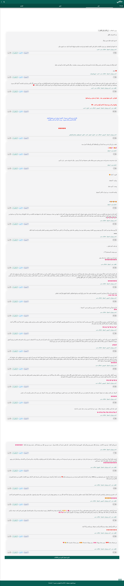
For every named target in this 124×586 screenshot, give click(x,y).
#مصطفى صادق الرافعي (75, 135)
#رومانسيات (93, 74)
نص (99, 6)
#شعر (89, 135)
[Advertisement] (62, 18)
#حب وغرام (113, 49)
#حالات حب (103, 49)
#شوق (98, 467)
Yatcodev (50, 583)
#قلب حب (113, 88)
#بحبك (108, 49)
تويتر (20, 52)
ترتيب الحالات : (113, 30)
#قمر (83, 135)
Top (120, 580)
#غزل (87, 108)
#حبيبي (108, 298)
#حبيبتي (98, 108)
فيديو (22, 6)
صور (60, 6)
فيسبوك (26, 52)
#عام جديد (113, 151)
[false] (1, 2)
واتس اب (15, 52)
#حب (98, 49)
